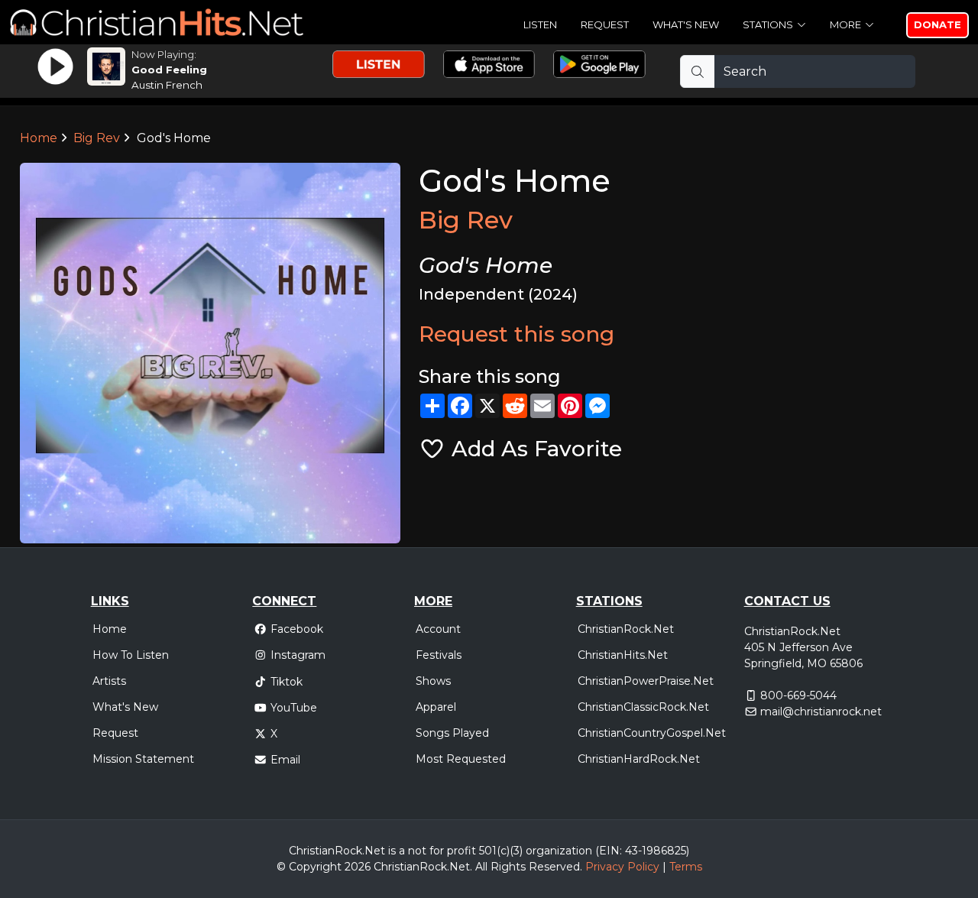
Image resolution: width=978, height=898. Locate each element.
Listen (540, 24)
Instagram (297, 655)
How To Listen (130, 655)
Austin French (166, 85)
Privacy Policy (622, 867)
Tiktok (286, 681)
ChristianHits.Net (623, 655)
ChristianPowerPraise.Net (646, 681)
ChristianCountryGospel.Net (652, 733)
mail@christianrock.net (821, 711)
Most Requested (461, 759)
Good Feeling (169, 69)
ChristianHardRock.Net (639, 759)
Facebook (296, 629)
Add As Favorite (533, 449)
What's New (686, 24)
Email (285, 759)
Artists (109, 681)
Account (438, 629)
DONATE (937, 24)
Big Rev (96, 138)
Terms (685, 867)
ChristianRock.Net (626, 629)
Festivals (438, 655)
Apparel (436, 707)
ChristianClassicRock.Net (643, 707)
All (481, 867)
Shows (433, 681)
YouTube (293, 707)
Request (605, 24)
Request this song (516, 334)
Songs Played (452, 733)
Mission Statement (143, 759)
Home (38, 138)
